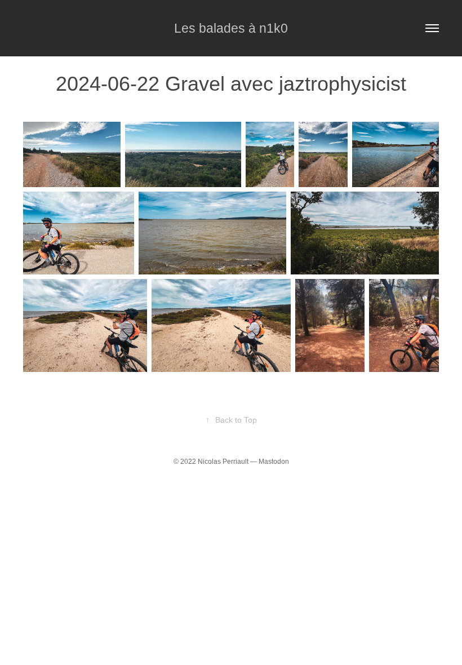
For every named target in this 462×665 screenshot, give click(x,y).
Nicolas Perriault (223, 462)
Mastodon (274, 462)
